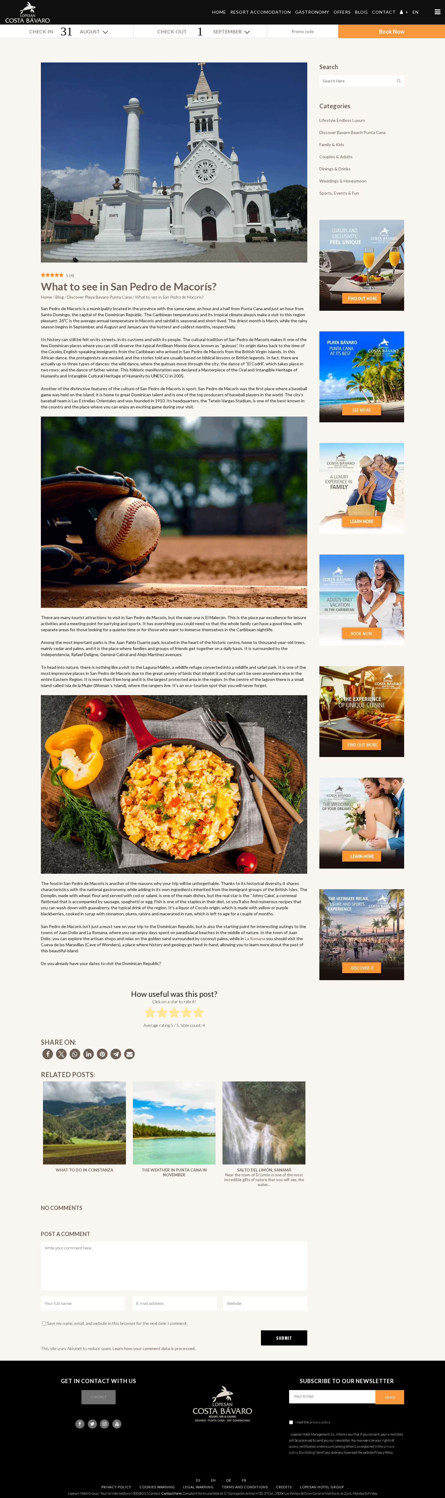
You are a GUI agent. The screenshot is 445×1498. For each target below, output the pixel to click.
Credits (284, 1487)
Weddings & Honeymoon (343, 180)
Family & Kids (331, 144)
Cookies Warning (157, 1487)
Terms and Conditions (245, 1487)
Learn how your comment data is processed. (154, 1348)
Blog (59, 297)
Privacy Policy (116, 1487)
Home (46, 297)
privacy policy (320, 1422)
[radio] (150, 1013)
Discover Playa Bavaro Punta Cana (99, 297)
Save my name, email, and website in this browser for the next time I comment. (117, 1323)
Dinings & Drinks (335, 168)
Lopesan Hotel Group (322, 1487)
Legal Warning (198, 1487)
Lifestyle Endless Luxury (342, 120)
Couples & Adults (336, 156)
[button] (47, 1054)
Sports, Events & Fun (339, 193)
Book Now (391, 31)
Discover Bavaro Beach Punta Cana (352, 132)
